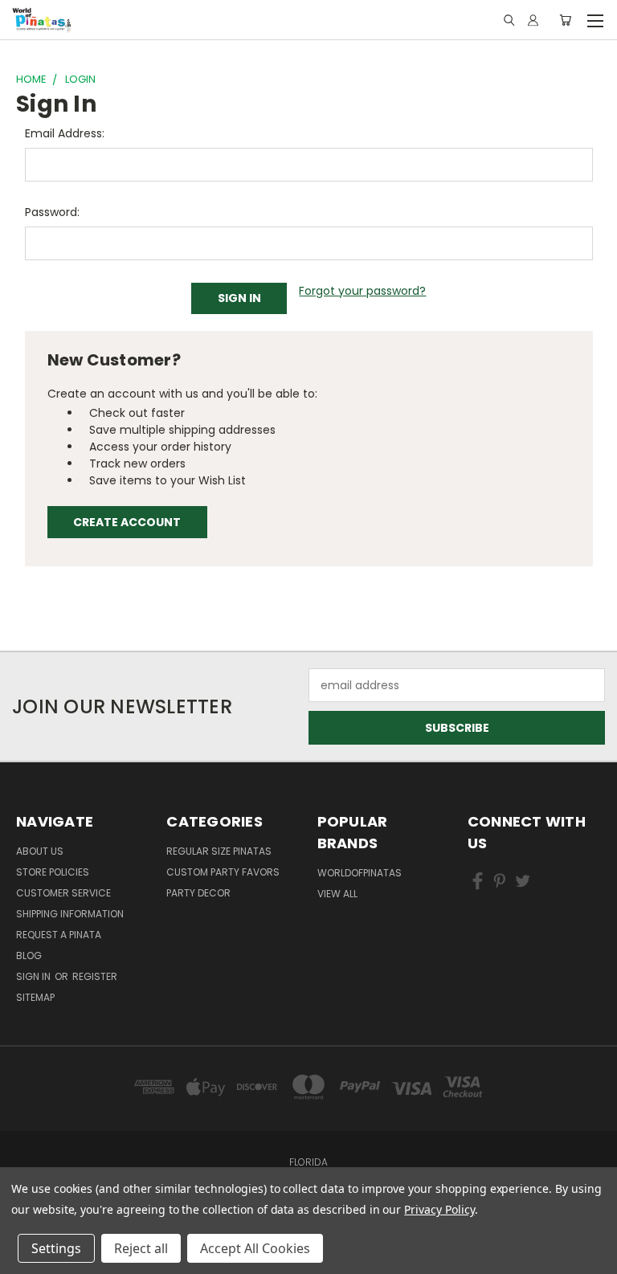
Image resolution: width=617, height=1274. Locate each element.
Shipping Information (70, 914)
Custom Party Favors (223, 872)
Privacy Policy (439, 1209)
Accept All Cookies (255, 1248)
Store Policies (52, 872)
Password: (52, 212)
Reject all (141, 1248)
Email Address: (64, 133)
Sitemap (35, 997)
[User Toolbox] (533, 20)
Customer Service (63, 893)
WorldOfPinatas (359, 873)
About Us (39, 851)
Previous (35, 1246)
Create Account (127, 522)
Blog (29, 955)
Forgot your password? (362, 291)
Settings (56, 1248)
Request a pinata (58, 934)
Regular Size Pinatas (219, 851)
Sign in (34, 976)
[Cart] (565, 20)
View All (337, 893)
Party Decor (198, 893)
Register (94, 976)
